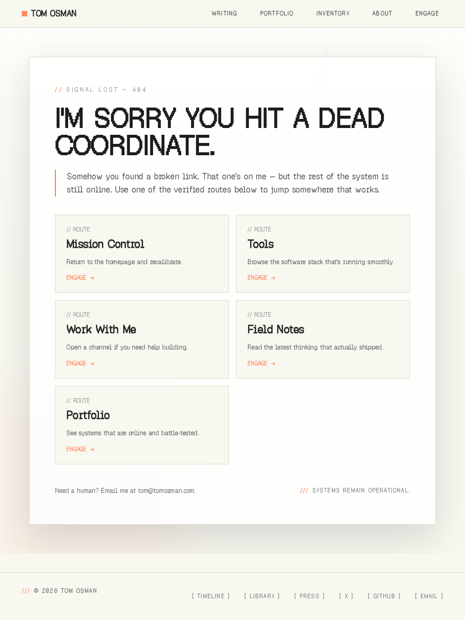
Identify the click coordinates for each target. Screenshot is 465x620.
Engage (427, 13)
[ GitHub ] (384, 596)
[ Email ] (429, 596)
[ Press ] (309, 596)
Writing (225, 13)
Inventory (333, 13)
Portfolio (277, 13)
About (382, 13)
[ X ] (346, 596)
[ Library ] (262, 596)
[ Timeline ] (211, 596)
